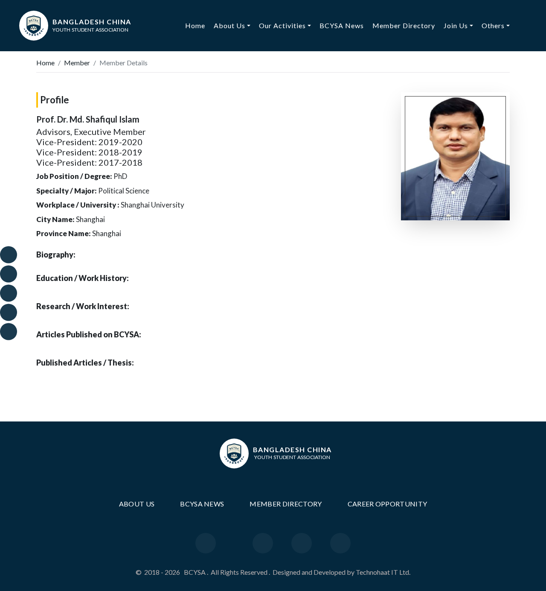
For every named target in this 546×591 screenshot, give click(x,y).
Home (197, 25)
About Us (137, 504)
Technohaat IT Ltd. (383, 572)
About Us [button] (229, 25)
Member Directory (403, 25)
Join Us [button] (456, 25)
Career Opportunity (387, 504)
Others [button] (493, 25)
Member (77, 63)
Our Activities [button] (282, 25)
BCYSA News (341, 25)
